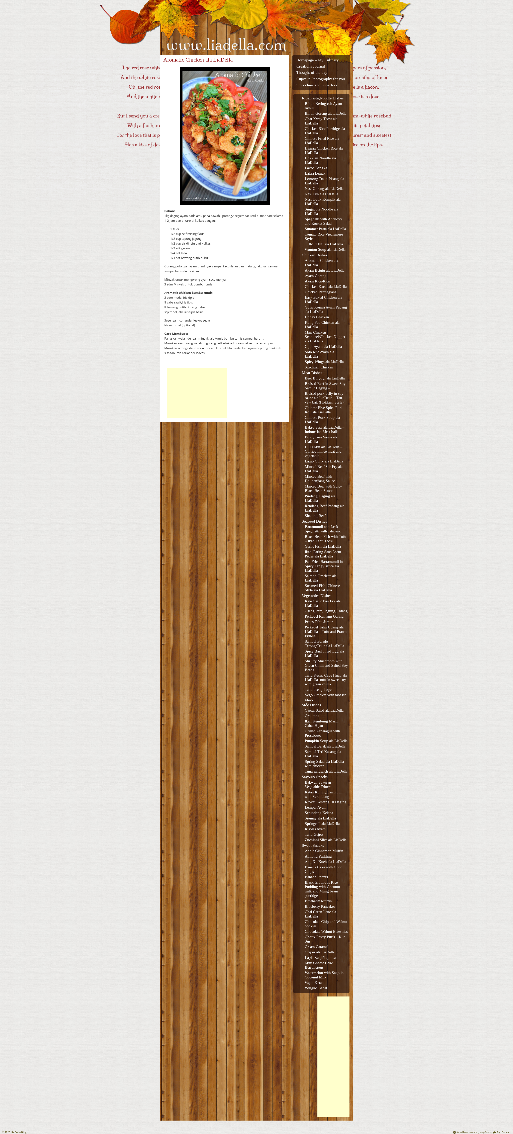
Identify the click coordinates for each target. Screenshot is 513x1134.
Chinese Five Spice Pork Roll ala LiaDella (324, 410)
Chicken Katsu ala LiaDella (326, 286)
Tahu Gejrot (314, 834)
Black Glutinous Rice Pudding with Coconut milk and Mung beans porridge (322, 889)
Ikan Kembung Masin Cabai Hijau (321, 723)
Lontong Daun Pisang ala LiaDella (324, 181)
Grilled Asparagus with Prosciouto (322, 733)
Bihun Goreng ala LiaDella (325, 113)
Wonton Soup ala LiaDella (325, 249)
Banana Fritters (316, 877)
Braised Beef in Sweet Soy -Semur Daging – (326, 385)
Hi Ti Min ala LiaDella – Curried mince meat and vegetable (323, 451)
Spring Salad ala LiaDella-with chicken (325, 763)
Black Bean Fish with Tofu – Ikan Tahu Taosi (325, 538)
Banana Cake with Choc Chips (323, 869)
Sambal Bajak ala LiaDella (325, 746)
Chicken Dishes (314, 255)
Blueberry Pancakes (320, 906)
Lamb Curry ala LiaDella (324, 461)
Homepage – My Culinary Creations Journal (317, 63)
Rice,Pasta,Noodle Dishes (323, 98)
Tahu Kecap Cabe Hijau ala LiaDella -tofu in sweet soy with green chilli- (326, 679)
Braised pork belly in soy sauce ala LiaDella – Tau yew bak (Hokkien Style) (324, 397)
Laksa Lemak (315, 173)
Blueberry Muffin (318, 901)
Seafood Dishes (314, 521)
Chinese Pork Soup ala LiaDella (322, 419)
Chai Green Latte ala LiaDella (320, 914)
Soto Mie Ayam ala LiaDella (319, 354)
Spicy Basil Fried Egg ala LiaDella (324, 653)
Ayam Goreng (315, 276)
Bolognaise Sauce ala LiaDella (321, 439)
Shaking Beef (315, 516)
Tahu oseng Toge (318, 689)
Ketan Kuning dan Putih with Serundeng (323, 794)
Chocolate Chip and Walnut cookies (326, 924)
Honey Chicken (317, 317)
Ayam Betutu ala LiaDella (324, 270)
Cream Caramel (316, 947)
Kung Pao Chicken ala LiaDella (322, 324)
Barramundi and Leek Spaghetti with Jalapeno (323, 529)
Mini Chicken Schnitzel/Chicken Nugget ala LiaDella (325, 336)
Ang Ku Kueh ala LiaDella (325, 862)
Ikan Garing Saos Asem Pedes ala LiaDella (323, 554)
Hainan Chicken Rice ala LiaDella (324, 150)
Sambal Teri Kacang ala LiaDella (323, 754)
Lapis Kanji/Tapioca (320, 957)
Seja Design (503, 1132)
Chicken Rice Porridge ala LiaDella (325, 130)
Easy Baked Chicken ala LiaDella (323, 299)
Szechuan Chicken (319, 367)
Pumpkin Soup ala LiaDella (326, 741)
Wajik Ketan (314, 982)
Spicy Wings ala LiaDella (324, 362)
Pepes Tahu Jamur (319, 622)
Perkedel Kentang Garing (324, 616)
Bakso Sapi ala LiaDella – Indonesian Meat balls (324, 429)
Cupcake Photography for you (320, 79)
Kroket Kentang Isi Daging (325, 802)
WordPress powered (467, 1132)
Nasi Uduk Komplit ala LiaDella (322, 201)
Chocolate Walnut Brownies (326, 931)
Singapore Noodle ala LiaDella (321, 211)
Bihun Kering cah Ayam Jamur (323, 105)
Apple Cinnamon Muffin (324, 851)
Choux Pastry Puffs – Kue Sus (325, 939)
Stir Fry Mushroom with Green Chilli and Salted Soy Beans (326, 665)
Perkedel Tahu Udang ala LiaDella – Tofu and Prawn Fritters (326, 631)
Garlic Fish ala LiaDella (323, 546)
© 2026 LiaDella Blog (14, 1132)
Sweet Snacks (313, 845)
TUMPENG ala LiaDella (324, 244)
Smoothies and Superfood (317, 85)
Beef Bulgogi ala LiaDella (325, 378)
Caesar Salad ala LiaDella (324, 710)
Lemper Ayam (315, 807)
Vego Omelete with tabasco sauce (325, 697)
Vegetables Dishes (316, 595)
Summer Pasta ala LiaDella (325, 229)
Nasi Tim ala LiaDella (321, 194)
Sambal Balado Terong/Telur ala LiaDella (324, 643)
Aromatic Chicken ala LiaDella (321, 262)
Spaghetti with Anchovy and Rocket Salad (323, 221)
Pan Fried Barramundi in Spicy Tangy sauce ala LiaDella (324, 566)
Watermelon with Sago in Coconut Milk (324, 975)
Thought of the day (311, 72)
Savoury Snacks (315, 777)
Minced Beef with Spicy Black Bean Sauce (323, 488)
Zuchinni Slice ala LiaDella (325, 840)
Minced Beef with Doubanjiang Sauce (320, 478)
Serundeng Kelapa (319, 813)
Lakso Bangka (316, 168)
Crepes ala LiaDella (319, 952)
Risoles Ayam (315, 829)
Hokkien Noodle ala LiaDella (320, 160)
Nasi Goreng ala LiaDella (324, 188)
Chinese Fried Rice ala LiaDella (322, 140)
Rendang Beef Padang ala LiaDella (324, 508)
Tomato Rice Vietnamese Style (324, 236)
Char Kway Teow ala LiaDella (321, 121)
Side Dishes (311, 705)
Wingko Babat (316, 988)
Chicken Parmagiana (320, 292)
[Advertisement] (197, 393)
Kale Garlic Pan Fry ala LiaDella (322, 603)
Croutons (312, 716)
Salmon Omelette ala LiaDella (320, 578)
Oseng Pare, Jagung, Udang (326, 611)
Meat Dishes (312, 372)
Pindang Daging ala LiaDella (320, 498)
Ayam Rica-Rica (317, 281)
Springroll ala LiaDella (322, 823)
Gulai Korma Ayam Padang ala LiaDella (326, 309)
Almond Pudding (318, 856)
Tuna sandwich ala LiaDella (326, 771)
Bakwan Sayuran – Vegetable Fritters (319, 784)
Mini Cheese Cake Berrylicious (319, 965)
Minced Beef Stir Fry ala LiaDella (323, 468)
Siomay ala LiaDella (320, 818)
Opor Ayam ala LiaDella (323, 346)
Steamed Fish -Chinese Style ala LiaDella (322, 588)
